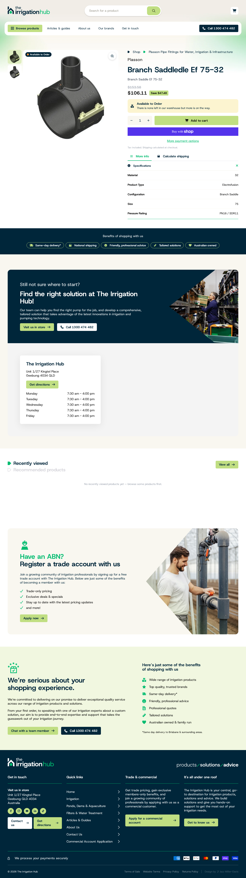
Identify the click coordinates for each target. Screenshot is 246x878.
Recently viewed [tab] (30, 463)
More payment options (183, 141)
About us (84, 28)
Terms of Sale (132, 871)
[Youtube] (27, 811)
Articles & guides (58, 28)
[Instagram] (19, 811)
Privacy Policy (171, 871)
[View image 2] (15, 72)
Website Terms (151, 871)
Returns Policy (190, 871)
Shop (136, 52)
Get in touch (130, 28)
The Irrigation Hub (27, 871)
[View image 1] (15, 57)
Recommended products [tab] (39, 469)
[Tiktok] (43, 811)
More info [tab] (142, 156)
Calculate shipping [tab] (176, 156)
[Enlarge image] (112, 56)
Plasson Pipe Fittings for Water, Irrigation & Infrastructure (191, 52)
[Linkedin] (35, 811)
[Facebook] (11, 811)
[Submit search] (153, 10)
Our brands (106, 28)
